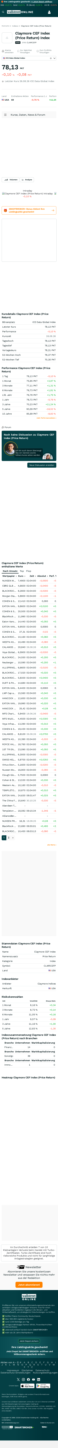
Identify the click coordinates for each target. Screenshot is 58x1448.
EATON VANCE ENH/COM (15, 703)
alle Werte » (51, 845)
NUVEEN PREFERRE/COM (15, 821)
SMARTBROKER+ (40, 1330)
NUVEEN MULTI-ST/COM (15, 580)
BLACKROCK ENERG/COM (16, 672)
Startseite (5, 26)
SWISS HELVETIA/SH (13, 759)
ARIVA (20, 1397)
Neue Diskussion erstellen (41, 465)
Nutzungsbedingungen (45, 1372)
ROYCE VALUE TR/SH (13, 744)
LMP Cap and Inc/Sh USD (15, 693)
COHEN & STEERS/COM (14, 611)
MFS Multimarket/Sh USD (15, 718)
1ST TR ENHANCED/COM (15, 749)
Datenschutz (42, 1370)
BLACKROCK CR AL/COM (15, 637)
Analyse (28, 180)
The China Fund (10, 800)
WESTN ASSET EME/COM (15, 642)
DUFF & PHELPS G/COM (15, 683)
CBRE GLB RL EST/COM (14, 585)
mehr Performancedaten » (46, 418)
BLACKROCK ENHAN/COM (16, 657)
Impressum (13, 1370)
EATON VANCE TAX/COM (15, 606)
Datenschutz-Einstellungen (16, 1372)
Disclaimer (27, 1370)
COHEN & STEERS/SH (13, 601)
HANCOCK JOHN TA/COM (15, 708)
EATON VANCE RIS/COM (15, 688)
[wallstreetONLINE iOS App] (27, 1387)
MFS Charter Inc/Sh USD (15, 713)
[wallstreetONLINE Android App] (43, 1387)
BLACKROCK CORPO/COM (16, 591)
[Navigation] (3, 12)
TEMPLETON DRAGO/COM (16, 790)
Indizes (15, 26)
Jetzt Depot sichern (29, 1341)
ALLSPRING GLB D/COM (15, 667)
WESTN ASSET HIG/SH (14, 739)
